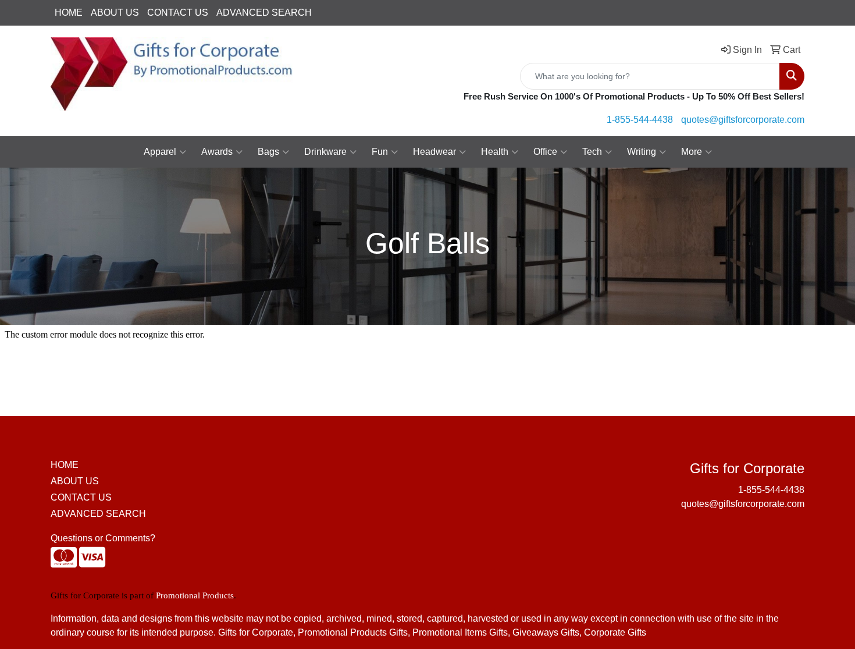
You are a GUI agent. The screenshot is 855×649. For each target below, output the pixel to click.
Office (545, 152)
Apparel (160, 152)
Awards (217, 152)
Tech (592, 152)
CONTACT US (177, 12)
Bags (268, 152)
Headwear (434, 152)
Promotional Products (195, 595)
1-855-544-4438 (640, 120)
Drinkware (325, 152)
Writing (641, 152)
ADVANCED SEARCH (264, 12)
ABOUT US (115, 12)
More (691, 152)
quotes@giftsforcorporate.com (742, 120)
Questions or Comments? (103, 538)
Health (494, 152)
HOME (69, 12)
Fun (380, 152)
